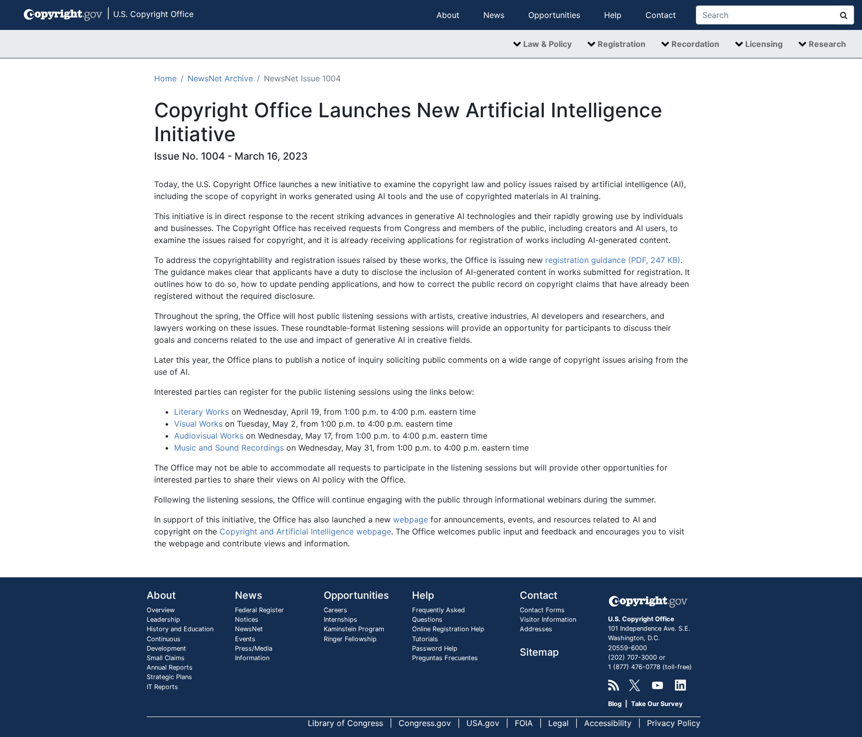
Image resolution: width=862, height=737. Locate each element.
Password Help (434, 648)
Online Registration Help (448, 629)
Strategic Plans (169, 677)
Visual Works (198, 424)
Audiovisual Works (208, 436)
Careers (335, 610)
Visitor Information (548, 619)
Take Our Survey (657, 704)
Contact (661, 15)
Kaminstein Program (354, 629)
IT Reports (162, 687)
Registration (622, 44)
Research (827, 44)
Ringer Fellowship (350, 639)
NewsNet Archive (220, 78)
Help (613, 15)
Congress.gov (425, 723)
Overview (161, 610)
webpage (410, 519)
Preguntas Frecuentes (445, 658)
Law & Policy (547, 44)
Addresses (536, 629)
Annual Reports (170, 667)
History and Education (180, 629)
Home (165, 78)
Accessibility (608, 723)
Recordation (695, 44)
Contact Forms (542, 610)
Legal (558, 723)
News (493, 15)
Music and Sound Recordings (229, 448)
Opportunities (554, 15)
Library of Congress (345, 723)
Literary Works (201, 412)
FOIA (524, 723)
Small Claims (166, 658)
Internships (340, 619)
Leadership (163, 619)
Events (245, 639)
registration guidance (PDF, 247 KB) (612, 260)
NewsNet (249, 629)
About (447, 15)
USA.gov (482, 723)
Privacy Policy (673, 723)
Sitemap (539, 652)
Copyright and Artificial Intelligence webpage (305, 531)
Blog (615, 704)
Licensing (764, 44)
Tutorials (425, 639)
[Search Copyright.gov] (844, 14)
